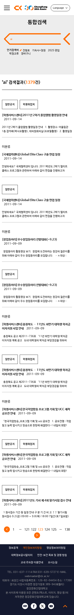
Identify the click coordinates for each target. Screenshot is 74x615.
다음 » (37, 535)
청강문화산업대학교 (17, 8)
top (65, 606)
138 (67, 530)
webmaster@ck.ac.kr (37, 576)
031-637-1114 (22, 572)
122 (33, 530)
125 (53, 530)
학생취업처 (29, 104)
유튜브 (51, 606)
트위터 (42, 606)
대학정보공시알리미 (22, 555)
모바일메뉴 (7, 8)
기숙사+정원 (39, 50)
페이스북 (34, 606)
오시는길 (52, 562)
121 (27, 530)
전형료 (26, 50)
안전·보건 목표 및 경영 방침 (52, 555)
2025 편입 (54, 50)
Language (58, 8)
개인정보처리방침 (32, 547)
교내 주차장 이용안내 (32, 562)
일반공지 (10, 104)
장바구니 (26, 53)
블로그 (25, 606)
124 (47, 530)
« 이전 (7, 529)
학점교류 (14, 53)
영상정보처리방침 (56, 547)
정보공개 (13, 547)
